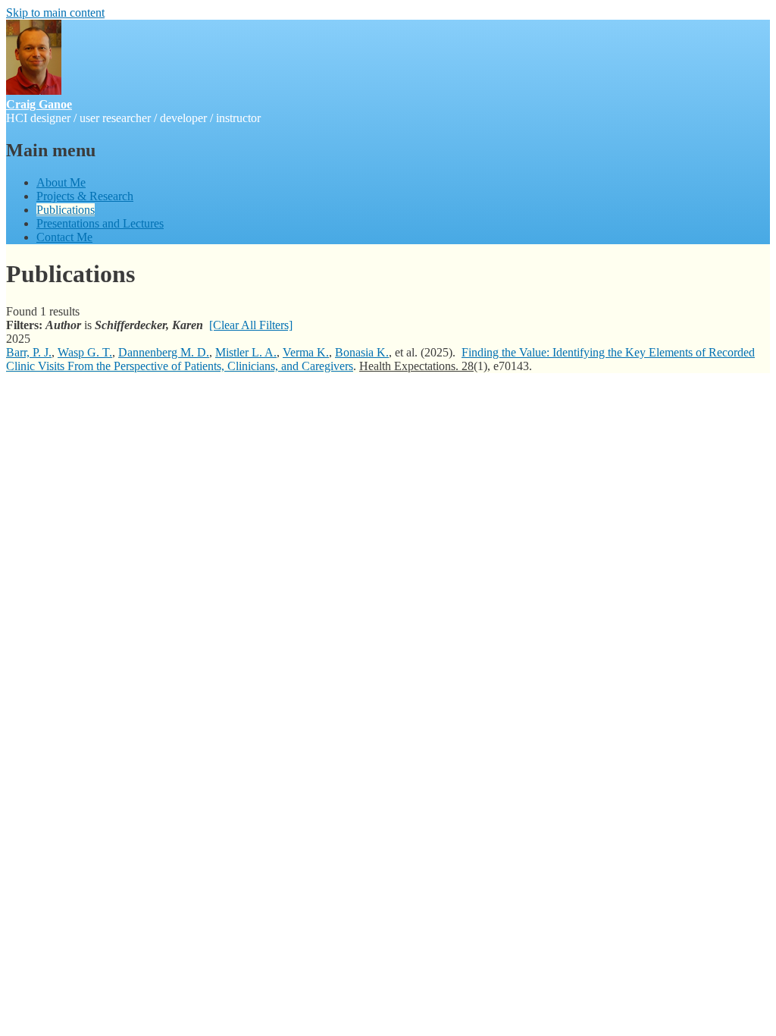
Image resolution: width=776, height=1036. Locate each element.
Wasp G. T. (85, 352)
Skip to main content (55, 12)
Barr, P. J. (29, 352)
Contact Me (64, 237)
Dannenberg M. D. (163, 352)
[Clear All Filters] (251, 325)
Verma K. (306, 352)
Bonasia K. (362, 352)
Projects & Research (84, 196)
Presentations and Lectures (100, 223)
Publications (65, 209)
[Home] (33, 90)
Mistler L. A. (246, 352)
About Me (61, 182)
